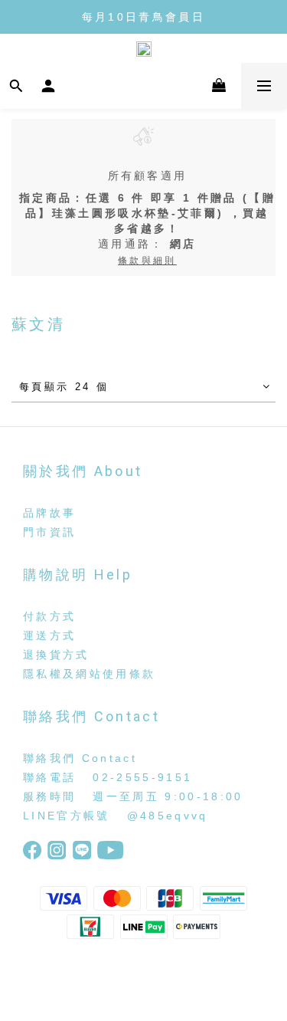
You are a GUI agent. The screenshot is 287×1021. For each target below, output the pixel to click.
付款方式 (49, 616)
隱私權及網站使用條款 (89, 674)
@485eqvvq (167, 815)
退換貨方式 (56, 654)
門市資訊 (49, 532)
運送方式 (49, 635)
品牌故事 (49, 513)
